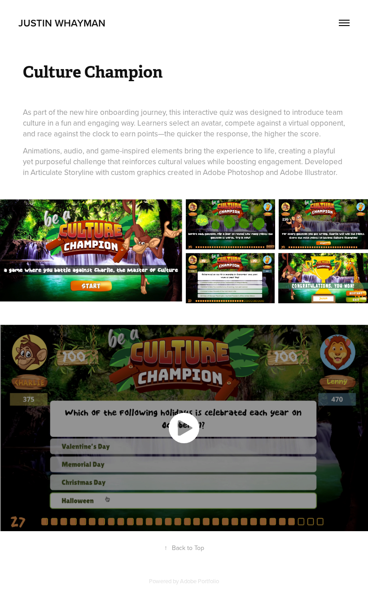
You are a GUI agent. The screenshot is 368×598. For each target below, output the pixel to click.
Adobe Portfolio (199, 581)
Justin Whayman (61, 23)
